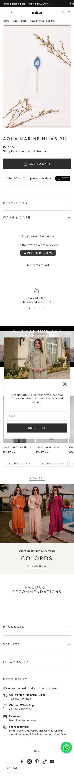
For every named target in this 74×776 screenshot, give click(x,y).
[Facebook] (22, 761)
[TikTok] (44, 761)
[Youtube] (52, 761)
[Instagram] (29, 761)
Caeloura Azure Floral (17, 447)
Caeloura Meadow (48, 447)
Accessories (19, 20)
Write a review (38, 253)
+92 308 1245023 (20, 699)
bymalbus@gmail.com (22, 720)
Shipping (9, 151)
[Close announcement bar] (70, 3)
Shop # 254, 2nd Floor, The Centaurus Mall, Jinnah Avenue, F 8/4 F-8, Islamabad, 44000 (37, 732)
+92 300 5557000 (20, 709)
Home (6, 20)
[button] (5, 12)
